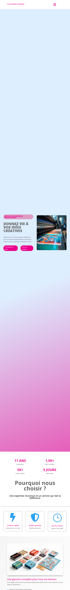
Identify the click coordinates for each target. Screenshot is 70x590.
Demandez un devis (9, 248)
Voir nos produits (24, 248)
